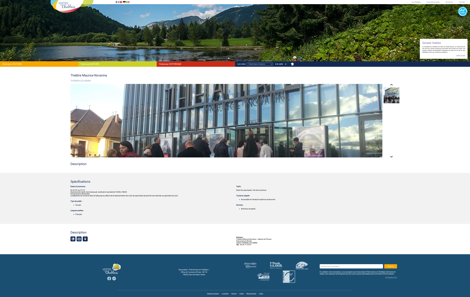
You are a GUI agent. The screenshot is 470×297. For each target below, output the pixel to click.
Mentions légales (251, 293)
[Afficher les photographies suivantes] (391, 156)
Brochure (449, 2)
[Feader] (263, 276)
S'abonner (390, 266)
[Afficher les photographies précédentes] (391, 85)
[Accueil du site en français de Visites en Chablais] (117, 2)
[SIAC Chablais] (302, 265)
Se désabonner (391, 277)
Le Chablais (416, 2)
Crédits (261, 293)
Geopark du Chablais (213, 293)
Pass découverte (433, 2)
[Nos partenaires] (114, 279)
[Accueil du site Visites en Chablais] (72, 6)
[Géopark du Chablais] (463, 12)
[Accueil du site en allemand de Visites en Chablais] (124, 2)
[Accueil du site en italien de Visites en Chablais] (127, 2)
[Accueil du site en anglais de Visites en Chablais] (120, 2)
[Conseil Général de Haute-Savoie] (276, 265)
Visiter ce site (460, 55)
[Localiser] (85, 238)
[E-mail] (79, 238)
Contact (462, 2)
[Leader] (289, 277)
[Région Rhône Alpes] (250, 265)
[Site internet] (72, 238)
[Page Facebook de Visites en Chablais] (109, 279)
